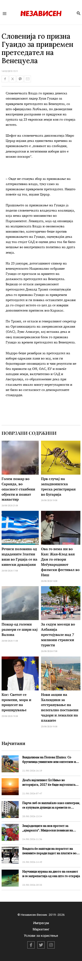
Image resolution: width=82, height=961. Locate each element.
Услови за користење (41, 936)
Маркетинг (41, 929)
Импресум (41, 923)
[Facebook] (31, 945)
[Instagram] (51, 945)
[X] (41, 945)
